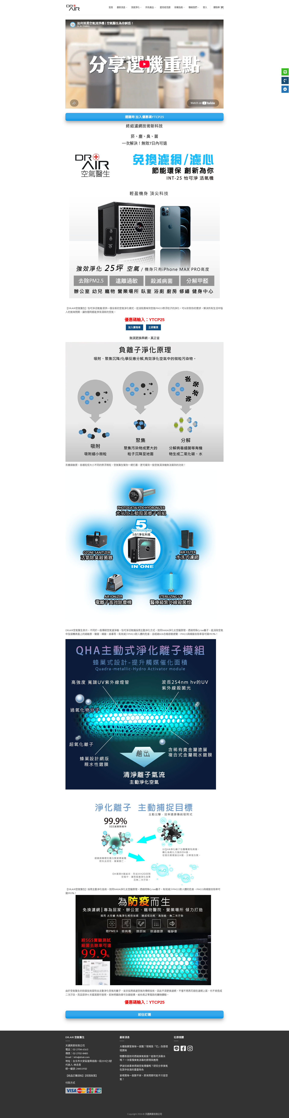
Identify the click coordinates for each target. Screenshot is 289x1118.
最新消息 (121, 7)
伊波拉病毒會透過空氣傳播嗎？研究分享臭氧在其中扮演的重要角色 (144, 1067)
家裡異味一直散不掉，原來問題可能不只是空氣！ (144, 1077)
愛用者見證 (165, 7)
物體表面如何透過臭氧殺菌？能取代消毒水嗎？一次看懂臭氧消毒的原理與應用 (142, 1058)
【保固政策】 (91, 1075)
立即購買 (153, 327)
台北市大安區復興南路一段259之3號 (92, 1060)
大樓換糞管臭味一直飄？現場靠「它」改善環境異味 (144, 1048)
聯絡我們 (193, 7)
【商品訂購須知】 (75, 1075)
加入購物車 (134, 327)
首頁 (111, 7)
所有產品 (149, 7)
